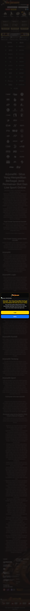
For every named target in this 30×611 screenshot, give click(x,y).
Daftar (15, 316)
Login (15, 312)
